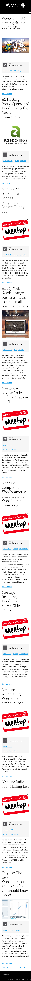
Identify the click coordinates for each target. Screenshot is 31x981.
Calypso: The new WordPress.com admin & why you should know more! (15, 884)
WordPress (27, 979)
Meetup (17, 161)
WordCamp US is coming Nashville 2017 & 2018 (15, 23)
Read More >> (7, 94)
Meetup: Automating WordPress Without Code (13, 696)
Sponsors (23, 161)
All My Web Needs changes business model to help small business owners (15, 297)
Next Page (24, 968)
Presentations (23, 255)
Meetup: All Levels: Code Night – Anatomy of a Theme (15, 395)
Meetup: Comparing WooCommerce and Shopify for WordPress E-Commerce (14, 494)
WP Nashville (4, 975)
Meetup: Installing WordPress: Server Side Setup (11, 601)
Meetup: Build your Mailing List (15, 784)
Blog (19, 71)
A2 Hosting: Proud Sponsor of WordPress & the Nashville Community (15, 108)
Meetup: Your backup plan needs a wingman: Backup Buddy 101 (13, 200)
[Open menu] (30, 12)
